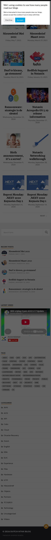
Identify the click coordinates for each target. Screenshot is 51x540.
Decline (8, 20)
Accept (20, 20)
